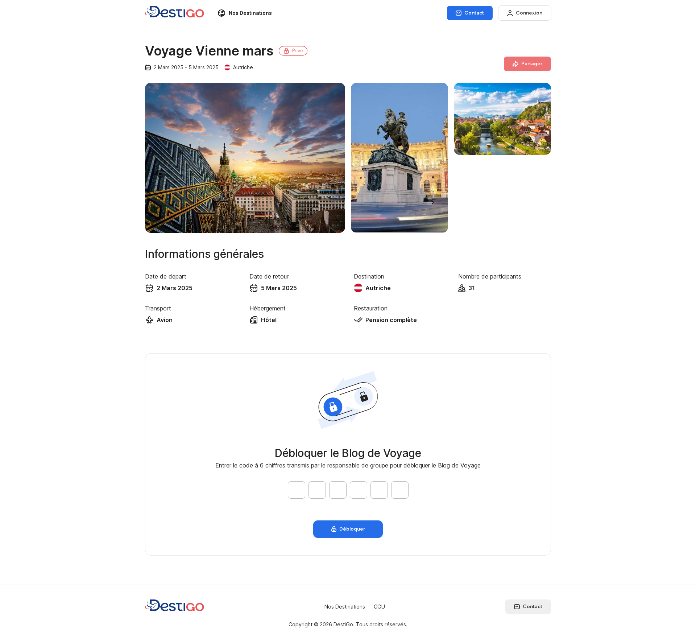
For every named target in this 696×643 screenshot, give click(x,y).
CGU (379, 606)
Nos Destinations (250, 13)
